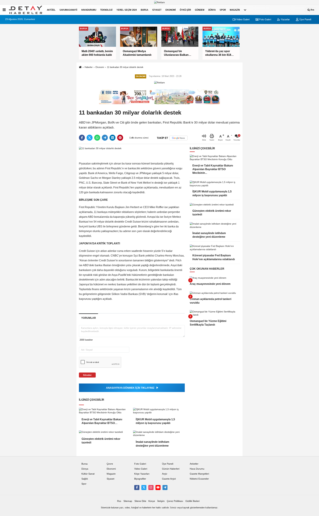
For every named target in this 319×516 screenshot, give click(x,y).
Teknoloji (106, 10)
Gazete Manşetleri (199, 474)
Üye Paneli (305, 19)
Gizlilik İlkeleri (192, 501)
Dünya (212, 10)
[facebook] (82, 138)
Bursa (144, 10)
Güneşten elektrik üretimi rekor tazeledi (101, 440)
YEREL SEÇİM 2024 (126, 10)
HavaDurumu (88, 10)
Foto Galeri (265, 19)
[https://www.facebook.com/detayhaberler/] (136, 487)
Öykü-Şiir (185, 10)
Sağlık (84, 479)
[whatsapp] (97, 138)
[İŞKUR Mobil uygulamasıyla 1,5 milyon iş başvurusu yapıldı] (159, 411)
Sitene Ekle (140, 501)
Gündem (199, 10)
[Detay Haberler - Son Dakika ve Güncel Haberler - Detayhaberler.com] (25, 9)
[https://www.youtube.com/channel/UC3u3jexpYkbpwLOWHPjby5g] (158, 487)
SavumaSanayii (68, 10)
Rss (119, 501)
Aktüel (51, 10)
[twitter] (90, 138)
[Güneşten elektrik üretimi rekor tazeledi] (104, 432)
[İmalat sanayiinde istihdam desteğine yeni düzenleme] (159, 433)
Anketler (194, 464)
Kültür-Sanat (88, 474)
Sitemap (127, 501)
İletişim (161, 501)
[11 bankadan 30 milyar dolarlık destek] (100, 148)
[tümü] (245, 9)
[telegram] (105, 138)
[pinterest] (120, 138)
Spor (223, 10)
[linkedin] (112, 138)
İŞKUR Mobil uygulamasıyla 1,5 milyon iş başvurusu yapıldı (155, 421)
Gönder (87, 375)
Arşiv (164, 474)
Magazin (235, 10)
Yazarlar (285, 19)
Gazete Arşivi (169, 479)
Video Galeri (243, 19)
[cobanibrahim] (164, 487)
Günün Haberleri (170, 469)
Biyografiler (140, 479)
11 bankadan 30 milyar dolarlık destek (125, 67)
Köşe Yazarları (142, 474)
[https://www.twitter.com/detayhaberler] (143, 487)
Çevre (110, 464)
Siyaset (156, 10)
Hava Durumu (197, 469)
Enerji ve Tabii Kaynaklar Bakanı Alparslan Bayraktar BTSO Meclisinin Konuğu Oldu (102, 421)
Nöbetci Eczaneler (199, 479)
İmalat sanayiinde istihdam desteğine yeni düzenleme (152, 443)
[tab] (88, 317)
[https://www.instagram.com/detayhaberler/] (150, 487)
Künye (151, 501)
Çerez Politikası (175, 501)
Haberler (89, 67)
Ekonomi (170, 10)
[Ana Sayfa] (80, 67)
